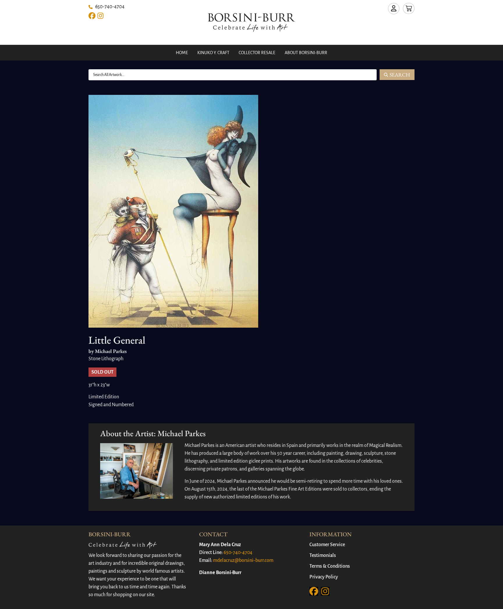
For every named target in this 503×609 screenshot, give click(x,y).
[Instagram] (100, 15)
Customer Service (327, 544)
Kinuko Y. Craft (213, 52)
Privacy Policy (323, 577)
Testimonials (322, 555)
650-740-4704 (238, 552)
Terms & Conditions (329, 566)
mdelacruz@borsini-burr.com (243, 560)
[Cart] (409, 8)
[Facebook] (91, 15)
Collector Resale (257, 52)
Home (182, 52)
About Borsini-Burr (306, 52)
